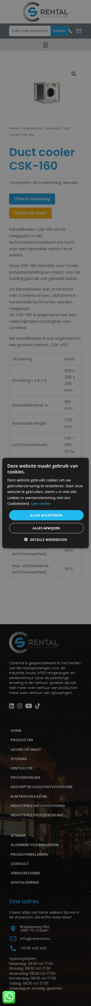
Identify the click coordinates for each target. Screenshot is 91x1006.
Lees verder (41, 503)
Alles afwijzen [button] (46, 528)
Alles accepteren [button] (46, 515)
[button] (45, 539)
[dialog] (45, 503)
